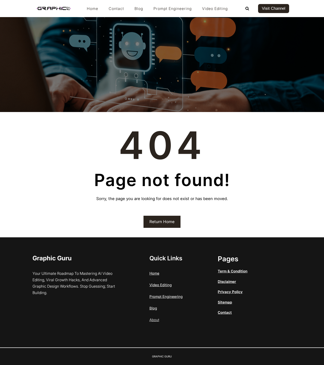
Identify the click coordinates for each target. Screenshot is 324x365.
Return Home (162, 221)
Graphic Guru (52, 258)
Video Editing (160, 285)
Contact (225, 312)
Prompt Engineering (166, 296)
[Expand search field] (247, 8)
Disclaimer (227, 281)
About (154, 320)
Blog (153, 308)
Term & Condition (232, 271)
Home (154, 273)
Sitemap (225, 302)
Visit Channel (273, 8)
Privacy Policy (230, 292)
